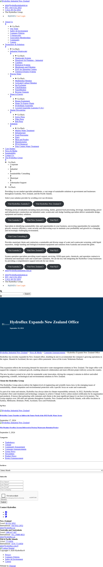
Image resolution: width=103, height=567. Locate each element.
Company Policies (12, 557)
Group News (10, 451)
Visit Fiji (53, 220)
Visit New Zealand (34, 220)
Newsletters (9, 454)
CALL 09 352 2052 (13, 10)
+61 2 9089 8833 (18, 535)
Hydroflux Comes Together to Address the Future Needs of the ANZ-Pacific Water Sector (31, 415)
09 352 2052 (11, 523)
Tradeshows (10, 442)
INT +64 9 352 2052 (13, 8)
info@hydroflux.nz (7, 528)
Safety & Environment (14, 559)
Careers (8, 561)
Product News (10, 456)
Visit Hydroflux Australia (18, 204)
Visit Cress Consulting (17, 236)
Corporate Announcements (15, 449)
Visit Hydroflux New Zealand (48, 204)
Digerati (12, 566)
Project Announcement (14, 458)
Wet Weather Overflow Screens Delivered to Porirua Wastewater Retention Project (29, 427)
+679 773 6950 (17, 544)
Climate (8, 445)
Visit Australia (14, 220)
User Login (16, 16)
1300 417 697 (11, 532)
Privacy (8, 555)
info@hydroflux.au (7, 537)
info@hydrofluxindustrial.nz (16, 5)
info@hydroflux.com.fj (9, 546)
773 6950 (9, 541)
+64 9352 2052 (17, 525)
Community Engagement (15, 447)
